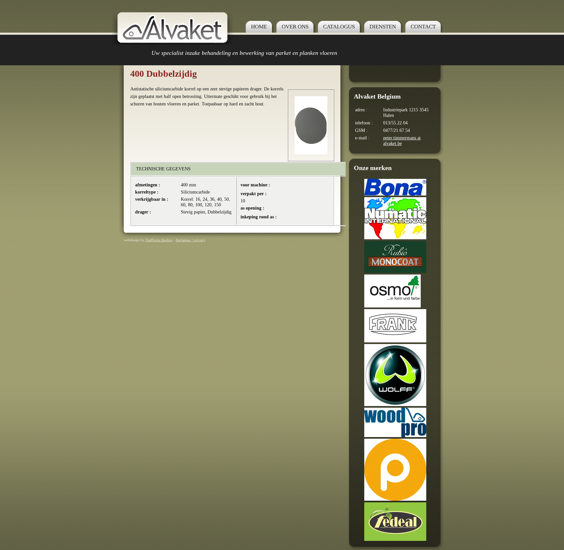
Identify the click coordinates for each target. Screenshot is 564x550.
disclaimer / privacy (190, 240)
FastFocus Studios (159, 240)
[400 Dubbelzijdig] (311, 152)
